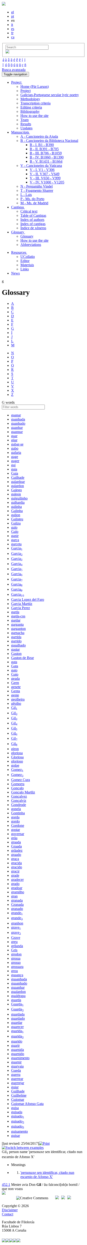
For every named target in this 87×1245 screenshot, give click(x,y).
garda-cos (18, 616)
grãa (14, 838)
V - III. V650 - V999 (45, 178)
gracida (16, 863)
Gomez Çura (20, 780)
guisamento (19, 1131)
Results (25, 124)
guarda (16, 1000)
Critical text (28, 211)
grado (15, 884)
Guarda (17, 1004)
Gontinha (18, 813)
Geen (15, 683)
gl (12, 12)
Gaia (14, 473)
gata (14, 662)
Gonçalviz (18, 801)
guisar (15, 1136)
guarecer (17, 1027)
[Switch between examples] (23, 1148)
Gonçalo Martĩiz (23, 792)
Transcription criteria (35, 103)
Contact (7, 1214)
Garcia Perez (20, 608)
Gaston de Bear (22, 658)
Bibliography (30, 111)
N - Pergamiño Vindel (36, 186)
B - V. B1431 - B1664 (46, 161)
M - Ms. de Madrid (34, 203)
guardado (18, 1018)
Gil (14, 708)
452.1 (6, 1185)
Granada (17, 904)
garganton (18, 629)
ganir (15, 536)
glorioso (17, 761)
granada (17, 900)
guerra (15, 1075)
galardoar (18, 482)
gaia (14, 469)
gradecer (17, 880)
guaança (17, 975)
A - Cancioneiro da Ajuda (39, 136)
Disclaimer (10, 1210)
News (15, 273)
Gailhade (17, 477)
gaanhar (17, 428)
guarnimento (20, 1058)
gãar (14, 440)
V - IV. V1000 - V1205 (47, 182)
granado (17, 909)
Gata (14, 666)
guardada (18, 1014)
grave (16, 927)
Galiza (16, 523)
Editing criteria (31, 107)
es (12, 29)
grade (15, 875)
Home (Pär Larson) (34, 86)
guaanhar (18, 987)
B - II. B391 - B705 (44, 149)
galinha (16, 507)
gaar (14, 436)
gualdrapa (18, 996)
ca (12, 37)
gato (14, 670)
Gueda (16, 1070)
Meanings (18, 1165)
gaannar (17, 432)
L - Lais (26, 195)
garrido (16, 641)
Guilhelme (18, 1095)
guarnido (17, 1054)
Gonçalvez (19, 796)
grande (17, 913)
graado (16, 855)
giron (15, 749)
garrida (16, 637)
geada (15, 678)
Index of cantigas (32, 224)
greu (14, 942)
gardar (15, 620)
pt (12, 16)
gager (15, 461)
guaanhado (19, 983)
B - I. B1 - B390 (42, 145)
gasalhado (18, 645)
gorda (15, 817)
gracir (15, 871)
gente (15, 695)
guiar (15, 1087)
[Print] (44, 1143)
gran (14, 896)
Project (25, 91)
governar (17, 834)
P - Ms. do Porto (32, 199)
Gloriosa (17, 757)
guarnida (17, 1050)
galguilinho (19, 498)
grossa (15, 958)
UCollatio (27, 257)
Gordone (17, 825)
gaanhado (18, 423)
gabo (14, 448)
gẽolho (16, 703)
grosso (16, 962)
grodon (16, 954)
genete (16, 687)
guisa (15, 1108)
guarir (15, 1045)
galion (15, 515)
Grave (15, 938)
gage (14, 457)
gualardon (18, 992)
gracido (16, 867)
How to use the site (34, 116)
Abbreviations (30, 245)
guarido (16, 1041)
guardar (16, 1023)
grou (14, 971)
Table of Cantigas (33, 215)
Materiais (27, 265)
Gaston (16, 654)
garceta (16, 544)
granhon (17, 923)
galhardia (18, 502)
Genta (15, 691)
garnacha (17, 633)
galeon (16, 494)
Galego (16, 490)
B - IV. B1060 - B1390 (47, 157)
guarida (17, 1031)
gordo (15, 821)
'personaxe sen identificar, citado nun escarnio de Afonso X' (47, 1175)
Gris (14, 950)
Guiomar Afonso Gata (27, 1104)
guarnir (16, 1062)
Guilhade (18, 1091)
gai (13, 465)
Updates (26, 128)
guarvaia (17, 1066)
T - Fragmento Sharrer (36, 190)
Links (24, 269)
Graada (16, 846)
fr (12, 33)
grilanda (17, 946)
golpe (15, 765)
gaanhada (18, 419)
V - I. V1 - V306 (42, 170)
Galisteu (17, 519)
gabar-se (17, 444)
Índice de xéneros (33, 228)
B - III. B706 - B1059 (46, 153)
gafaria (16, 453)
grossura (17, 967)
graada (16, 842)
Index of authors (32, 220)
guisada (16, 1112)
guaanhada (19, 979)
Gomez (17, 770)
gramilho (17, 892)
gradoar (16, 888)
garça (15, 540)
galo (14, 527)
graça (15, 859)
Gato (14, 674)
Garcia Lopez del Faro (27, 599)
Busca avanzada (14, 70)
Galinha (17, 511)
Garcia (17, 548)
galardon (17, 486)
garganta (17, 624)
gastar (15, 649)
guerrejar (17, 1083)
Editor (24, 261)
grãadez (17, 850)
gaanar (16, 415)
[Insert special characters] (7, 52)
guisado (17, 1116)
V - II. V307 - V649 (44, 174)
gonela (16, 809)
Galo (14, 532)
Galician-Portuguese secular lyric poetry (49, 95)
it (12, 25)
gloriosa (17, 753)
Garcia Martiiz (21, 604)
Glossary (26, 236)
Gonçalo (17, 788)
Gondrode (18, 805)
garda (15, 612)
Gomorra (17, 784)
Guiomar (17, 1100)
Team (24, 120)
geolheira (18, 699)
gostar (15, 830)
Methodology (30, 99)
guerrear (17, 1079)
